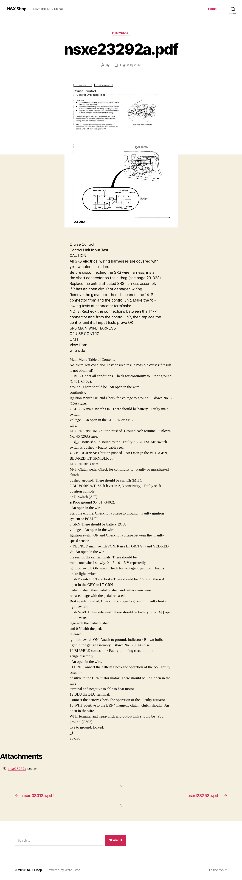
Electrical (121, 33)
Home (212, 9)
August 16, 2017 (130, 65)
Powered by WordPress (63, 870)
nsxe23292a (17, 768)
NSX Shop (16, 9)
